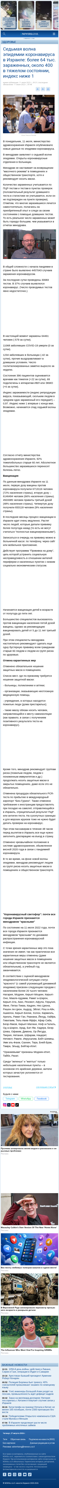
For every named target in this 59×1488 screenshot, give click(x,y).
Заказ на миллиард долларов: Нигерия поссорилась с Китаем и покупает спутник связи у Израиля (28, 1403)
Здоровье (9, 41)
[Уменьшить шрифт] (38, 89)
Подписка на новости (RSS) (42, 1442)
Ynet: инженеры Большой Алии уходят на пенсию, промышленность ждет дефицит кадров (28, 1395)
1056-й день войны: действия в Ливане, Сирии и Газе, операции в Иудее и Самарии (26, 1372)
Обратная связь (18, 1442)
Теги (5, 1442)
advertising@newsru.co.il (23, 1449)
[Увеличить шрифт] (43, 89)
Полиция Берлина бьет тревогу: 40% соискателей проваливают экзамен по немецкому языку (28, 1387)
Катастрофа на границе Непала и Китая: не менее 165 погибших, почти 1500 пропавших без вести (28, 1412)
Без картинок (9, 1445)
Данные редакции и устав (42, 1445)
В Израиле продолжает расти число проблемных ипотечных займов (24, 1426)
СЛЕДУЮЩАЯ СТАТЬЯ (45, 1087)
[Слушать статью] (51, 89)
